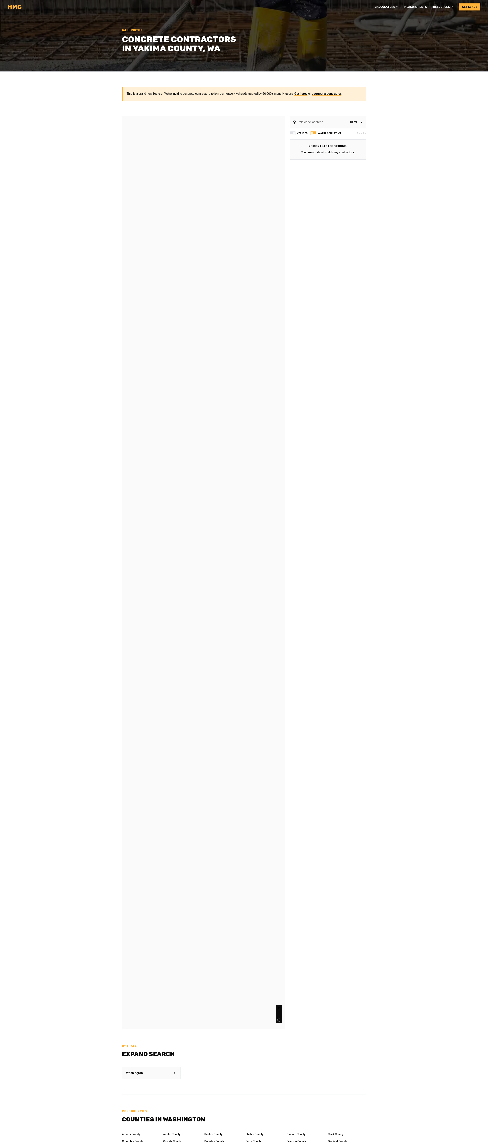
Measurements (415, 7)
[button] (386, 6)
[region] (203, 572)
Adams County (131, 1134)
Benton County (213, 1134)
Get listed (300, 93)
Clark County (336, 1134)
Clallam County (296, 1134)
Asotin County (171, 1134)
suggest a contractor (326, 93)
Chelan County (254, 1134)
